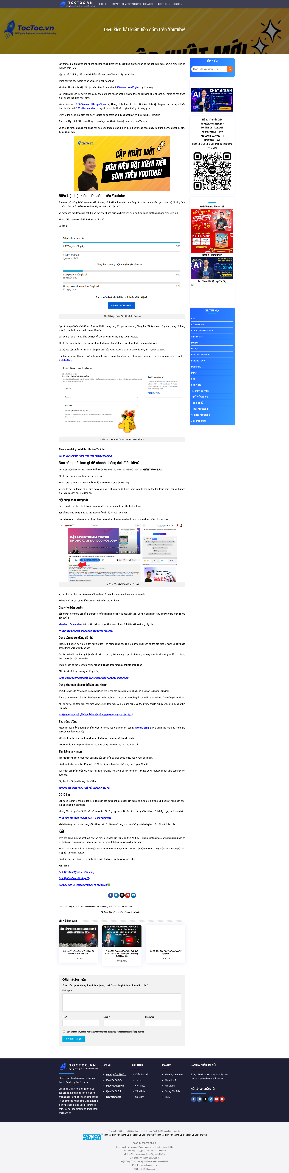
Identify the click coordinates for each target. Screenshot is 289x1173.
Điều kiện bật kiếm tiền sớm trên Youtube (125, 912)
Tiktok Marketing (199, 408)
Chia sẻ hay (197, 336)
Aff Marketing (198, 324)
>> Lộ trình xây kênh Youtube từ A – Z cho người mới (85, 817)
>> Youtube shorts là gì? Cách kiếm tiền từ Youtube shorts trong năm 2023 (95, 714)
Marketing (196, 366)
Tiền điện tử (197, 402)
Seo (193, 378)
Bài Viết (116, 4)
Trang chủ (63, 906)
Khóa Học (148, 4)
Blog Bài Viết (74, 906)
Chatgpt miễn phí (131, 4)
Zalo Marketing (198, 420)
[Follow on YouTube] (222, 1099)
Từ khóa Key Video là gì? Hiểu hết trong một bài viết (84, 787)
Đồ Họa (194, 348)
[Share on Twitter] (116, 895)
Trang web (149, 1017)
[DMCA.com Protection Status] (91, 1137)
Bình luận (67, 990)
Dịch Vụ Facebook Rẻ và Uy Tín (74, 878)
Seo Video (196, 384)
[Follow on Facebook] (193, 1099)
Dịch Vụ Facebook (115, 1085)
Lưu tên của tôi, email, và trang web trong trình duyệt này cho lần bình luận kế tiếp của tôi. (105, 1031)
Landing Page (198, 360)
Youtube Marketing (88, 906)
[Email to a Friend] (122, 895)
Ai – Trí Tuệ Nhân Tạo (202, 330)
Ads (193, 318)
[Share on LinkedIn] (133, 895)
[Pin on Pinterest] (127, 895)
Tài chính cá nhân (200, 390)
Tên (64, 1017)
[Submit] (230, 69)
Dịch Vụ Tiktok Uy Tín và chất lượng (76, 872)
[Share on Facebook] (110, 895)
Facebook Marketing (201, 354)
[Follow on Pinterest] (216, 1099)
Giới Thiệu (163, 4)
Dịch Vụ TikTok (113, 1091)
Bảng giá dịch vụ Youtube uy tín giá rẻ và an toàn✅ (84, 884)
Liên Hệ (176, 4)
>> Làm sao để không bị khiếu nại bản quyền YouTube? (86, 630)
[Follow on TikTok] (205, 1099)
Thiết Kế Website (199, 396)
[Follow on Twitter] (210, 1099)
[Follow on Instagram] (199, 1099)
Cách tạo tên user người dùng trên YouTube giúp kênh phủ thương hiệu (93, 677)
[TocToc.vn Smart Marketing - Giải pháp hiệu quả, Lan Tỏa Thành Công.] (77, 4)
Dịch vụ (103, 4)
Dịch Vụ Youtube (114, 1080)
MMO (194, 372)
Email (107, 1017)
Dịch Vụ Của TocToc (116, 1074)
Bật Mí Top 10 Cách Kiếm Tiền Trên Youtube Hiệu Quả (85, 455)
